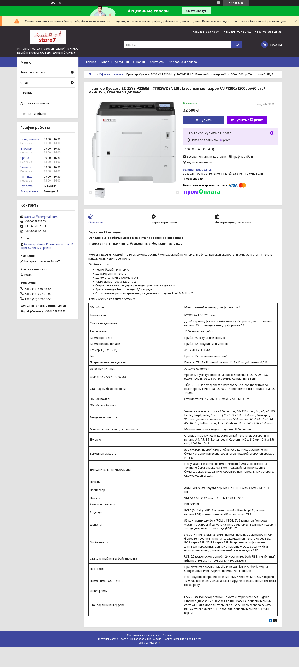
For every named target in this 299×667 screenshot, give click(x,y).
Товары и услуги (112, 62)
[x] (275, 621)
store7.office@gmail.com (41, 217)
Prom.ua (167, 635)
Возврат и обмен (33, 113)
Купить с (242, 120)
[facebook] (270, 621)
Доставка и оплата (182, 62)
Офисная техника (111, 74)
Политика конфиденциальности (182, 639)
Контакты (156, 62)
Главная (90, 62)
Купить (205, 120)
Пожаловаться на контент (145, 639)
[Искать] (236, 44)
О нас (137, 62)
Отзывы (26, 93)
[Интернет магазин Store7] (47, 36)
